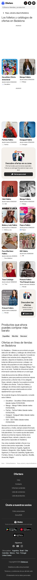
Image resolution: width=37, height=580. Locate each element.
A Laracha (17, 455)
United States (6, 555)
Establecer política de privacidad (18, 567)
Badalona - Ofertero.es (12, 350)
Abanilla (31, 455)
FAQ (18, 480)
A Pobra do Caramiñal (16, 452)
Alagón (11, 457)
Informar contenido (18, 488)
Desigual (22, 367)
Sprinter (8, 367)
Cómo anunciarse (18, 511)
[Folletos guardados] (25, 3)
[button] (29, 3)
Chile (26, 551)
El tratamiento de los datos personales (19, 575)
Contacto (18, 484)
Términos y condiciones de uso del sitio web (18, 571)
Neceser (23, 336)
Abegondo (12, 450)
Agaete (19, 448)
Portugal (23, 553)
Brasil (22, 551)
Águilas (23, 450)
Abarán (29, 450)
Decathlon (15, 367)
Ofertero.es (24, 562)
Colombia (5, 553)
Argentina (15, 551)
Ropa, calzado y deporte (16, 355)
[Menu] (33, 3)
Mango (28, 367)
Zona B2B (18, 515)
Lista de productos (18, 496)
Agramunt (5, 452)
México (12, 553)
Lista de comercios (18, 492)
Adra (18, 450)
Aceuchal (5, 457)
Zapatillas (6, 336)
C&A (3, 367)
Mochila (15, 336)
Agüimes (25, 455)
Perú (17, 553)
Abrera (10, 455)
